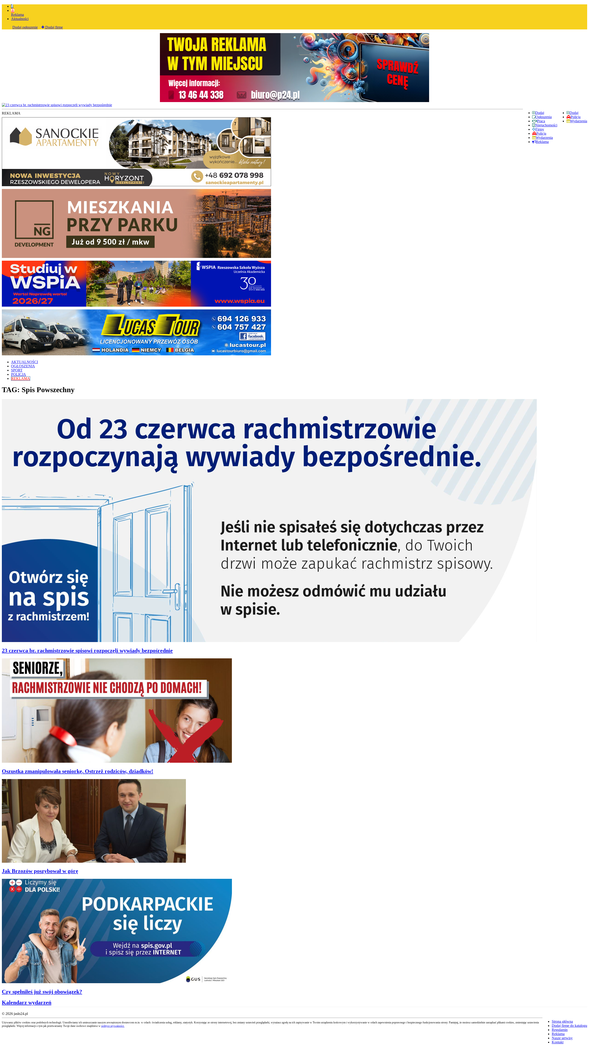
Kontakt (557, 1042)
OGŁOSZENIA (23, 366)
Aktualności (20, 19)
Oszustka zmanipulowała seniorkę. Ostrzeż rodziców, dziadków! (77, 771)
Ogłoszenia (543, 117)
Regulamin (560, 1030)
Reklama (17, 15)
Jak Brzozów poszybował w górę (40, 871)
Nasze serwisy (562, 1038)
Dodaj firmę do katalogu (569, 1026)
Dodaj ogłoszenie (25, 27)
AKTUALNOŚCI (24, 362)
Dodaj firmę (53, 27)
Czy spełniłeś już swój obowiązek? (42, 992)
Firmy (539, 129)
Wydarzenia (578, 121)
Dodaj (573, 113)
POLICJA (18, 374)
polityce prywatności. (112, 1026)
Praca (541, 121)
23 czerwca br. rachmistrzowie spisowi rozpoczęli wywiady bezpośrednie (87, 651)
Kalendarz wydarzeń (26, 1002)
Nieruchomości (546, 125)
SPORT (17, 370)
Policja (575, 117)
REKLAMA (20, 378)
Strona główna (562, 1021)
